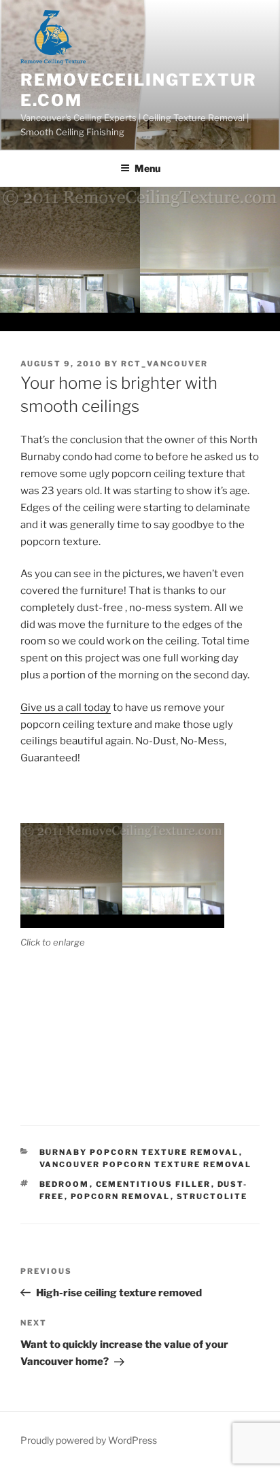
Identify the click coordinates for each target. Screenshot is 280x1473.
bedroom (64, 1184)
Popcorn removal (121, 1196)
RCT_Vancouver (164, 363)
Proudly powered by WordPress (88, 1440)
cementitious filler (153, 1184)
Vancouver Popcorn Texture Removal (145, 1164)
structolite (212, 1196)
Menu (147, 168)
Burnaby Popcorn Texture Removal (139, 1152)
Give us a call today (65, 707)
